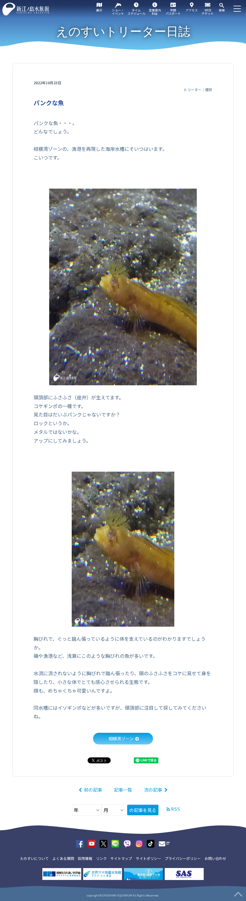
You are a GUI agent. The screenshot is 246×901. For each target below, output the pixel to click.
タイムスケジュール (136, 12)
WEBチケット (208, 12)
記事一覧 (123, 789)
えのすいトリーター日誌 (123, 31)
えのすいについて (34, 858)
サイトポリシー (148, 858)
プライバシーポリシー (183, 858)
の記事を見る (142, 810)
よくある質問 (63, 858)
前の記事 (93, 789)
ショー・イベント (118, 12)
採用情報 (85, 858)
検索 (222, 10)
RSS (175, 809)
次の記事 (153, 789)
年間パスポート (173, 12)
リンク (101, 858)
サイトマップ (121, 858)
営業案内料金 (155, 12)
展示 (99, 10)
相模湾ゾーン (121, 738)
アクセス (192, 10)
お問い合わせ (215, 858)
